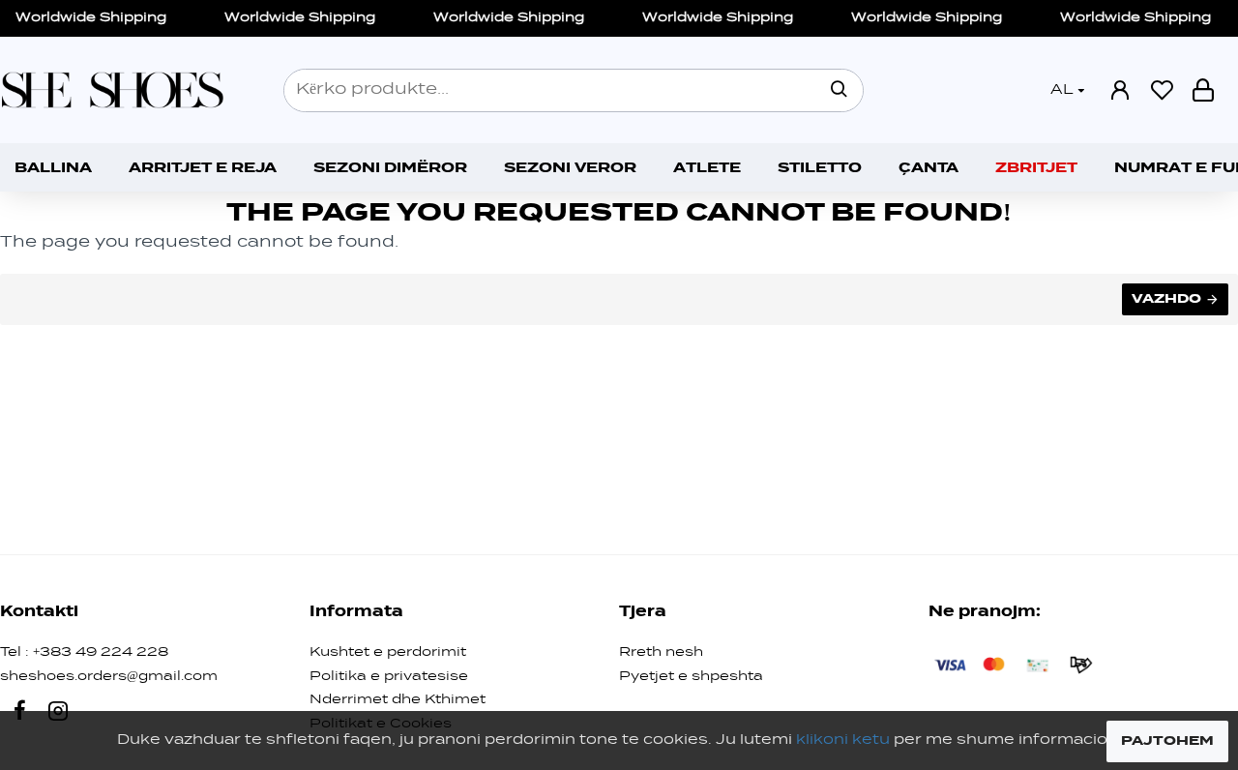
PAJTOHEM (1167, 741)
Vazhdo (1166, 299)
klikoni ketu (843, 740)
